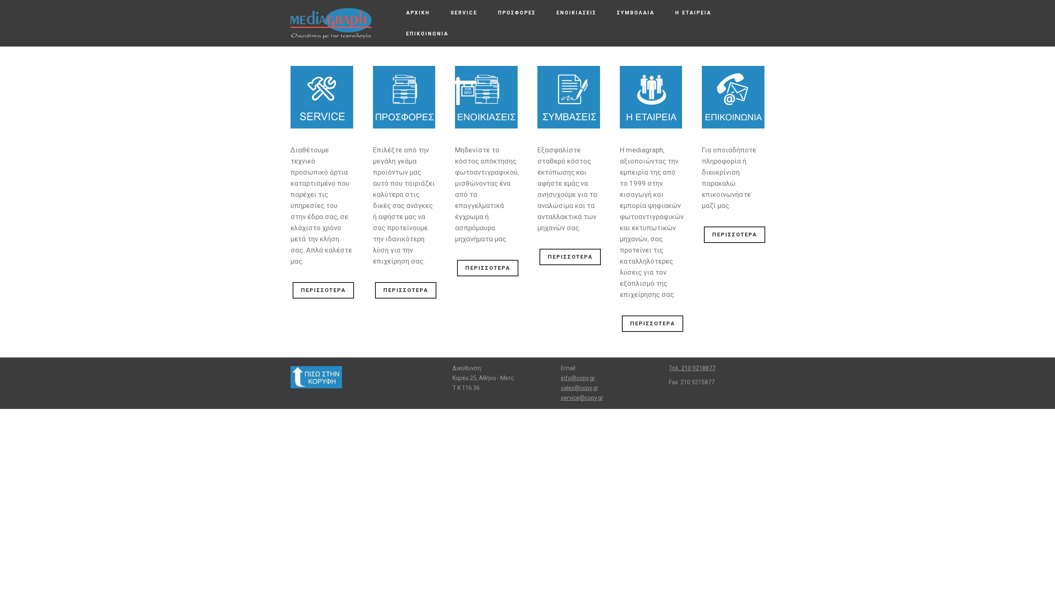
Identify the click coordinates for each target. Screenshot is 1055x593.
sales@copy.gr (579, 388)
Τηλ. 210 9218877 (692, 368)
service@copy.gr (582, 398)
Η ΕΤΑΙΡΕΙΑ (693, 13)
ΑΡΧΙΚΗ (418, 13)
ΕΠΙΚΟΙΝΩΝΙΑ (427, 34)
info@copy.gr (578, 378)
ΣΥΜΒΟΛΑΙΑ (635, 13)
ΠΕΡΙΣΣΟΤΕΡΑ (323, 290)
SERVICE (463, 13)
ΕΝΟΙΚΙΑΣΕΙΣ (576, 13)
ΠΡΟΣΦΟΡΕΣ (517, 13)
